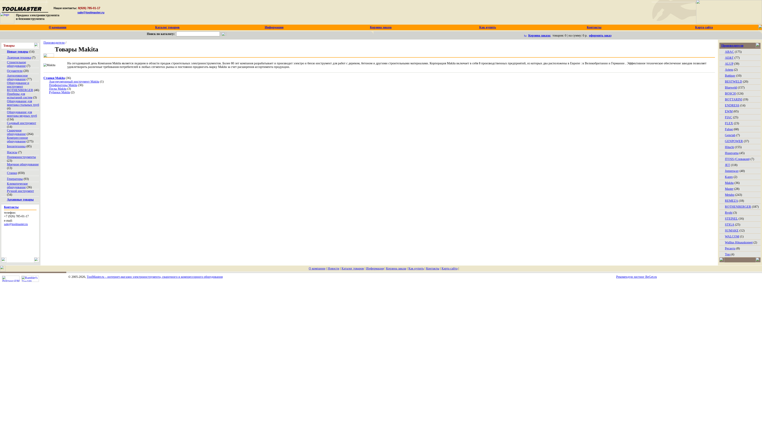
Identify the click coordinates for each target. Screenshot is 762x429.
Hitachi (729, 147)
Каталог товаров (353, 268)
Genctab (730, 135)
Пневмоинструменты (21, 157)
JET (727, 165)
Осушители (15, 70)
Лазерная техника (19, 57)
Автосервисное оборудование (17, 77)
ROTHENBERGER (738, 206)
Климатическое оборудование (17, 185)
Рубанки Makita (59, 92)
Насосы (12, 152)
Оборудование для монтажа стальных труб (23, 103)
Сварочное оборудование (16, 132)
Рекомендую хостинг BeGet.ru (636, 276)
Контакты (432, 268)
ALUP (729, 63)
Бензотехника (16, 146)
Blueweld (731, 87)
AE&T (729, 57)
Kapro (729, 177)
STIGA (729, 224)
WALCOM (732, 236)
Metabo (729, 194)
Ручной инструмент (20, 191)
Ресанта (730, 248)
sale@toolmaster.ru (90, 12)
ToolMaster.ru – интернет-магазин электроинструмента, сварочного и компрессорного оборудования (155, 276)
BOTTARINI (733, 99)
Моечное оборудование (23, 164)
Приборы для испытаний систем (19, 95)
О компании (317, 268)
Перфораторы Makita (63, 85)
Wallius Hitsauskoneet (739, 242)
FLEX (729, 123)
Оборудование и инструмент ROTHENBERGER (20, 86)
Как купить (416, 268)
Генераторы (15, 179)
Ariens (729, 69)
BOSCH (730, 93)
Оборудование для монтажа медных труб (22, 113)
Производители (54, 42)
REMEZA (731, 200)
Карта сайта (450, 268)
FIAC (728, 117)
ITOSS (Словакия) (737, 159)
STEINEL (731, 218)
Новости (333, 268)
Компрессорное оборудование (17, 139)
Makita (729, 183)
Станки (12, 173)
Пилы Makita (57, 88)
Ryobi (728, 212)
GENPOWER (734, 141)
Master (729, 188)
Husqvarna (732, 153)
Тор (728, 254)
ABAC (729, 51)
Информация (375, 268)
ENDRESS (732, 105)
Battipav (730, 75)
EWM (729, 111)
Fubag (729, 129)
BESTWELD (733, 81)
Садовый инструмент (21, 123)
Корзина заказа (396, 268)
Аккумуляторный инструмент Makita (74, 81)
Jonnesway (732, 171)
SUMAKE (732, 230)
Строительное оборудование (16, 64)
